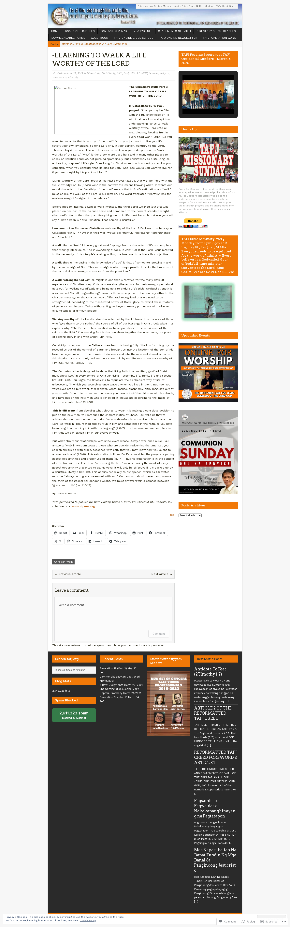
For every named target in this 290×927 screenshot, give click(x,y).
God (126, 73)
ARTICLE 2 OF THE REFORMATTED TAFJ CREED (213, 713)
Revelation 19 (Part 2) (113, 668)
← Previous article (67, 574)
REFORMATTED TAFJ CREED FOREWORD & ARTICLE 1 (215, 757)
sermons (58, 77)
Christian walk (63, 561)
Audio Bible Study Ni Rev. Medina (193, 6)
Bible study (93, 73)
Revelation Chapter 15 (113, 697)
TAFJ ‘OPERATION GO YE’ (220, 37)
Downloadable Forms (68, 37)
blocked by (76, 716)
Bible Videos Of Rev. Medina (154, 6)
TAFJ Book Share (226, 6)
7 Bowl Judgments (111, 684)
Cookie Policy (88, 920)
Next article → (161, 574)
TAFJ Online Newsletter (178, 37)
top (172, 514)
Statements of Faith (174, 31)
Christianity (108, 73)
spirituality (71, 77)
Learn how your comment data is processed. (136, 645)
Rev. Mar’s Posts (210, 659)
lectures (154, 73)
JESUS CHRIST (138, 73)
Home (55, 31)
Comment (158, 633)
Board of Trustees (80, 31)
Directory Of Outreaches (216, 31)
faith (119, 73)
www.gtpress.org (83, 506)
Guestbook (99, 37)
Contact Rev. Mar (113, 31)
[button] (199, 103)
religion (164, 73)
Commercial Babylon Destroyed (120, 676)
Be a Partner (142, 31)
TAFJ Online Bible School (133, 37)
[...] (227, 701)
